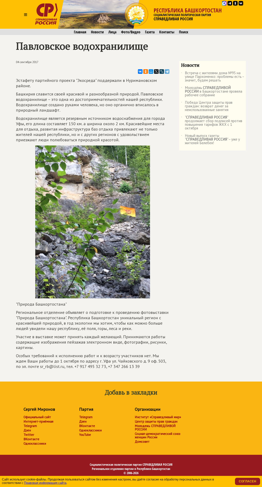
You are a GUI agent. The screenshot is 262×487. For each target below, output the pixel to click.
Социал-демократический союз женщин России (157, 435)
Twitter (29, 434)
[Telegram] (167, 71)
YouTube (85, 434)
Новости (97, 32)
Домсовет (142, 441)
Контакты (166, 32)
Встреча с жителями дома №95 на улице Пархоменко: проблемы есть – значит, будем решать (212, 76)
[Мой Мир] (151, 71)
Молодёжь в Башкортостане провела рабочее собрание (211, 91)
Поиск (183, 32)
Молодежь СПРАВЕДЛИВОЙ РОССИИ (155, 427)
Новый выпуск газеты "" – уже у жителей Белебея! (210, 139)
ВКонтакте (31, 439)
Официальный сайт (37, 417)
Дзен (27, 430)
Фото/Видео (130, 32)
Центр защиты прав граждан (156, 421)
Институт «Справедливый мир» (158, 417)
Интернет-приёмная (38, 421)
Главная (80, 32)
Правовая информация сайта (45, 483)
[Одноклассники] (145, 71)
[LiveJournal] (161, 71)
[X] (156, 71)
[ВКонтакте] (140, 71)
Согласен (247, 481)
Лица (112, 32)
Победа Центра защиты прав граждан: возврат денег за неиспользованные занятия (206, 106)
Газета (150, 32)
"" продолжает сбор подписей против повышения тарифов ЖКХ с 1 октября (211, 122)
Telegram (30, 426)
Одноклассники (35, 443)
